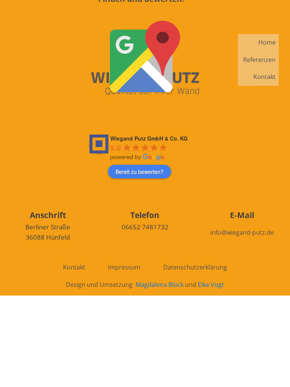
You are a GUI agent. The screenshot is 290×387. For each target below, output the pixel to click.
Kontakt (264, 77)
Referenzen (259, 60)
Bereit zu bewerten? (140, 171)
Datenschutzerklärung (195, 267)
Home (267, 42)
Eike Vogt (211, 284)
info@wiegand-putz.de (242, 232)
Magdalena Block (160, 284)
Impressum (124, 267)
